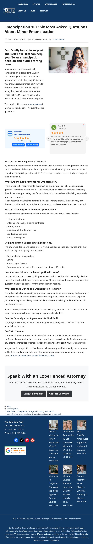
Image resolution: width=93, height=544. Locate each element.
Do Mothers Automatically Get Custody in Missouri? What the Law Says (68, 442)
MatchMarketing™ (42, 518)
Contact (44, 11)
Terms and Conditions (72, 518)
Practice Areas (68, 4)
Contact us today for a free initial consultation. (32, 355)
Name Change (51, 4)
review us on (31, 144)
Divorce (36, 4)
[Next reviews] (86, 138)
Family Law (23, 4)
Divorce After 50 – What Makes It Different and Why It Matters (82, 487)
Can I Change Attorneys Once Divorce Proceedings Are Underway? (34, 414)
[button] (18, 17)
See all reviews (18, 144)
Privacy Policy (56, 518)
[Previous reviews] (49, 138)
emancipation (35, 104)
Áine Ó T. (61, 126)
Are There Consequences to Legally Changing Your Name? (30, 411)
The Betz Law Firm (58, 39)
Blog (33, 11)
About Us (22, 11)
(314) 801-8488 (19, 433)
